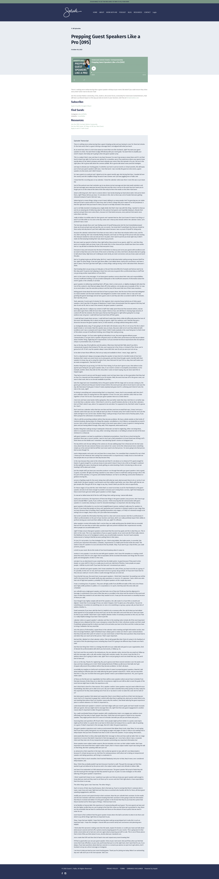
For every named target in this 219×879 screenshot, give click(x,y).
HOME (95, 12)
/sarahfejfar (81, 116)
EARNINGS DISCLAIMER (135, 869)
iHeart (89, 106)
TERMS (122, 869)
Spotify (78, 106)
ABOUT (101, 12)
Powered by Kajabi (150, 869)
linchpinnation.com (132, 98)
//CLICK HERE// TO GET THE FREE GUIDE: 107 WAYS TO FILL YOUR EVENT (109, 1)
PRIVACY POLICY (112, 869)
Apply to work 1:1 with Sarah (80, 128)
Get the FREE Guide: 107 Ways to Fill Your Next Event (87, 126)
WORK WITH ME (111, 12)
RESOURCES (138, 12)
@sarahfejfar (82, 114)
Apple (73, 106)
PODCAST (122, 12)
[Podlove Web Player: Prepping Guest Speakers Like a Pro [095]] (109, 69)
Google (84, 106)
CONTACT (147, 12)
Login (155, 12)
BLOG (130, 12)
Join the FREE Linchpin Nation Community (84, 124)
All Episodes (77, 28)
